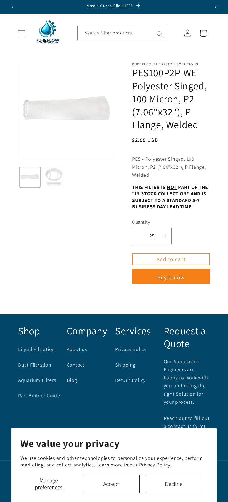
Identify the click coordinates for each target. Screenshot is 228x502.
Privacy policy (131, 349)
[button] (21, 33)
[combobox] (123, 33)
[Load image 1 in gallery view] (30, 177)
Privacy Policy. (155, 464)
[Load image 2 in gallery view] (54, 177)
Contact (76, 364)
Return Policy (130, 380)
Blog (72, 380)
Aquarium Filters (37, 380)
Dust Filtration (34, 364)
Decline (173, 484)
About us (77, 349)
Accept (111, 484)
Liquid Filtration (36, 349)
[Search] (160, 34)
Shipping (125, 364)
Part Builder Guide (39, 395)
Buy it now (171, 277)
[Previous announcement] (12, 7)
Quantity (141, 222)
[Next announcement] (216, 7)
